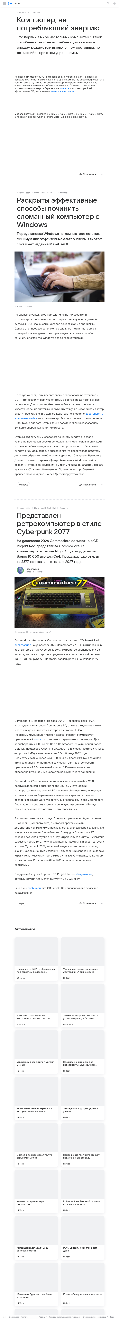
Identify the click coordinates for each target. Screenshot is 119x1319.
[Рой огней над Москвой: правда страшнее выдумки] (82, 1191)
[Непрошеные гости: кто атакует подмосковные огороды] (82, 1145)
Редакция (43, 1317)
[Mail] (10, 3)
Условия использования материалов (64, 1317)
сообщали (34, 888)
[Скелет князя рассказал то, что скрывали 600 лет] (36, 1145)
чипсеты (64, 88)
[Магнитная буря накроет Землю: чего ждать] (36, 1284)
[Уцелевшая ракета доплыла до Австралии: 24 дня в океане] (82, 959)
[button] (59, 277)
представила (23, 645)
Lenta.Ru (48, 193)
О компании (14, 1317)
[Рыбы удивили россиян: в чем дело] (82, 1238)
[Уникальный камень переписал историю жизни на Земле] (36, 1098)
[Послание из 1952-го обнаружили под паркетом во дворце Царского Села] (36, 959)
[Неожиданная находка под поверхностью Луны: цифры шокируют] (82, 1052)
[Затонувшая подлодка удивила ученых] (82, 1098)
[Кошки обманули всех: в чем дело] (82, 1284)
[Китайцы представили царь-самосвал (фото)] (36, 1238)
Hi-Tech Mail (50, 508)
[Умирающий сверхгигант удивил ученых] (36, 1052)
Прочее (36, 12)
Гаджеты (64, 508)
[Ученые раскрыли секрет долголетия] (36, 1191)
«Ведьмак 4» (83, 874)
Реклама (24, 1317)
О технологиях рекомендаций (95, 1317)
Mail (4, 1317)
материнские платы (62, 91)
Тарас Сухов (32, 569)
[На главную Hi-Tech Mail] (17, 3)
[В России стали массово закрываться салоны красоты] (36, 1005)
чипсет (38, 739)
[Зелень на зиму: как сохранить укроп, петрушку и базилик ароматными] (82, 1005)
